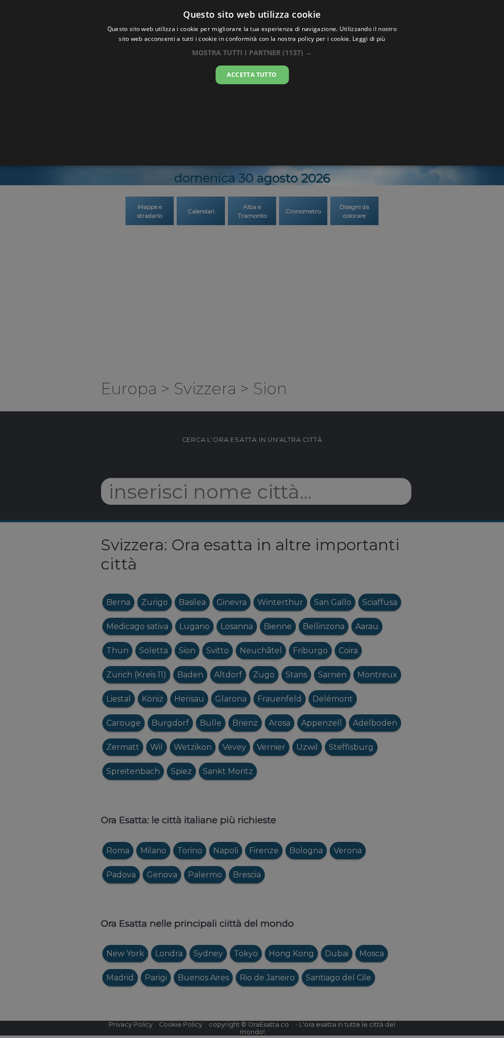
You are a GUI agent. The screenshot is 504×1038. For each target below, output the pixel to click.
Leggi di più (368, 38)
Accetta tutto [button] (252, 74)
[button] (252, 52)
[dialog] (252, 83)
